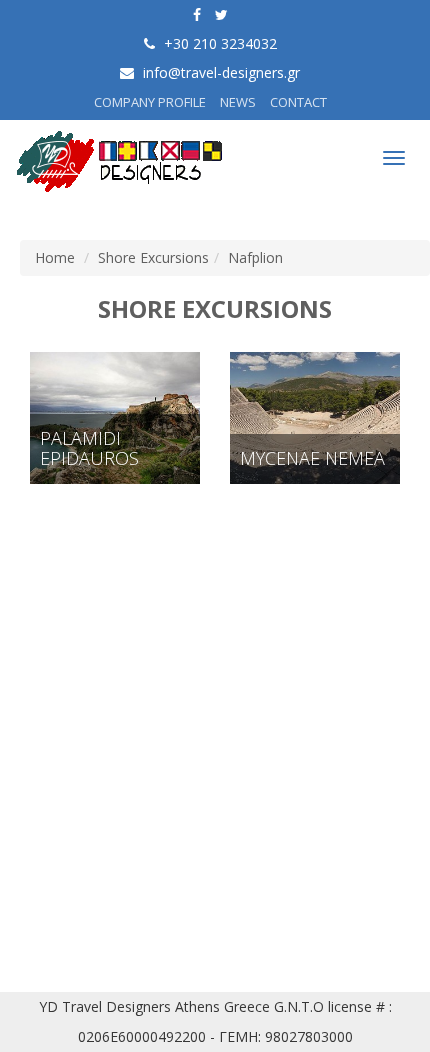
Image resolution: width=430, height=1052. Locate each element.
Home (55, 257)
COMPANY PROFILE (150, 102)
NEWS (238, 102)
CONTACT (298, 102)
